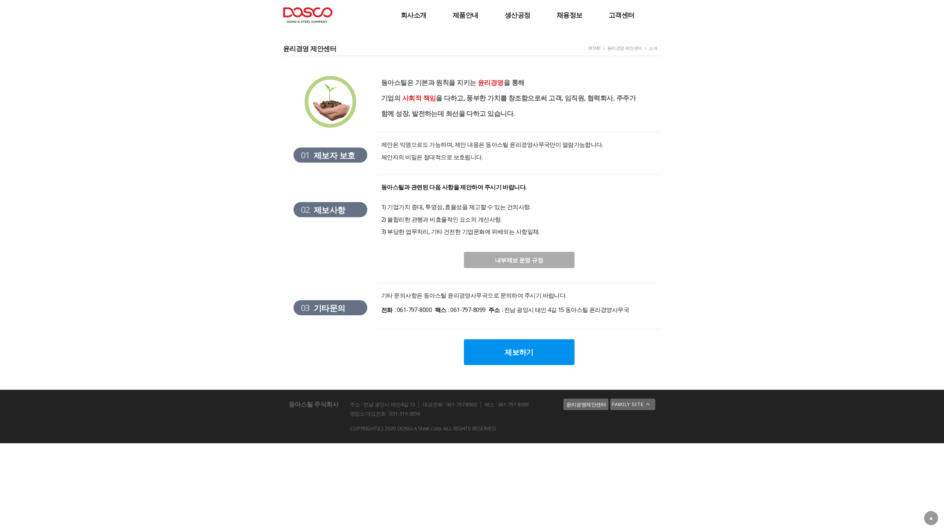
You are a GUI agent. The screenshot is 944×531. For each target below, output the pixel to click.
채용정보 (570, 14)
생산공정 (518, 14)
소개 (653, 48)
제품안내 (466, 14)
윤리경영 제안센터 (624, 48)
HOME (594, 48)
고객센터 (622, 14)
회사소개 (414, 14)
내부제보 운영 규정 (519, 260)
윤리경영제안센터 (586, 404)
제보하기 (519, 352)
